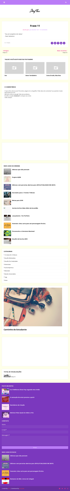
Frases (8, 43)
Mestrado (7, 271)
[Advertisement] (35, 351)
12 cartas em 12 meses (10, 255)
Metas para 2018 (17, 200)
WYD (9, 488)
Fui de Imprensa (8, 267)
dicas (5, 280)
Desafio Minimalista (9, 258)
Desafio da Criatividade (11, 261)
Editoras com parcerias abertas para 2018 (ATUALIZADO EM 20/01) (33, 185)
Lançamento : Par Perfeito (21, 216)
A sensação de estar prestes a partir (22, 397)
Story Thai (35, 11)
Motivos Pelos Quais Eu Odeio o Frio (22, 413)
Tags (5, 277)
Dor (6, 75)
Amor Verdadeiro (31, 75)
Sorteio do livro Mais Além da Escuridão (25, 208)
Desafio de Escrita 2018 (19, 239)
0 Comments (43, 30)
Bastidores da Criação (17, 405)
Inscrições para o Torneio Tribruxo (23, 193)
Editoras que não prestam (20, 169)
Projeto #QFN (16, 177)
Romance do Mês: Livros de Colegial (22, 479)
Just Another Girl (34, 30)
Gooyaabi (21, 488)
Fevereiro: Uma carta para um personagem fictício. (29, 223)
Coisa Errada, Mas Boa (53, 75)
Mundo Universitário (10, 274)
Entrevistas (7, 264)
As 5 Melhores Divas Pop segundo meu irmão (25, 389)
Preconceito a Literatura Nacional (23, 231)
